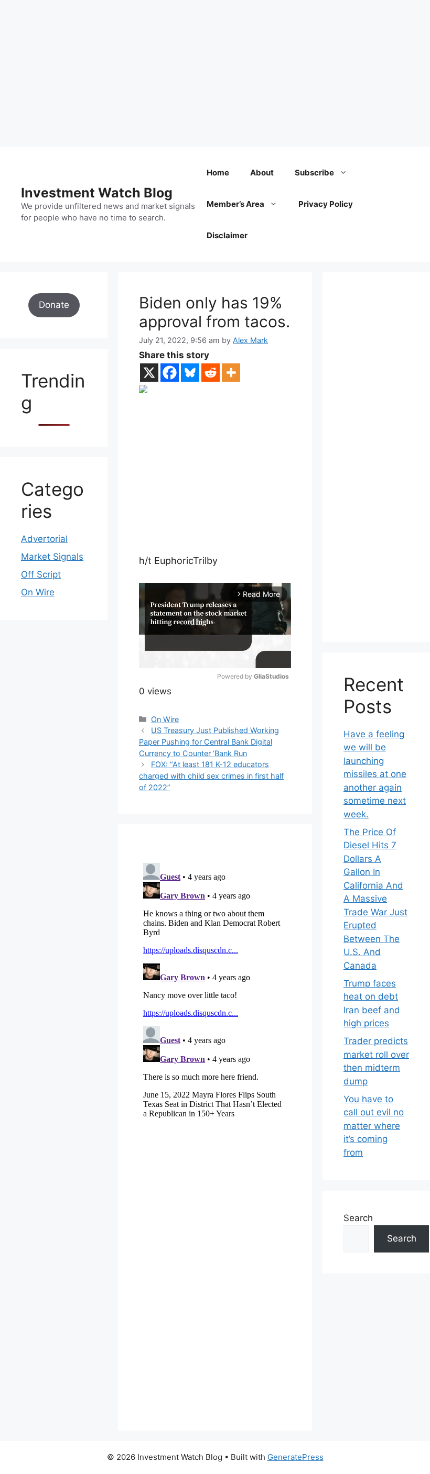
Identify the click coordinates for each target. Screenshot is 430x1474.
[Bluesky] (190, 372)
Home (218, 173)
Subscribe (314, 173)
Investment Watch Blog (97, 193)
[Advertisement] (215, 73)
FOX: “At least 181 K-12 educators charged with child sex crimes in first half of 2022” (211, 775)
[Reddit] (210, 372)
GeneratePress (295, 1457)
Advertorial (44, 539)
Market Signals (52, 556)
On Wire (165, 719)
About (262, 173)
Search (358, 1218)
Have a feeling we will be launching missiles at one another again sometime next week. (374, 774)
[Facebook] (169, 372)
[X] (149, 372)
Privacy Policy (325, 204)
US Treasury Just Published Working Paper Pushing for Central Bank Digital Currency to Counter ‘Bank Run (209, 741)
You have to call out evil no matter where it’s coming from (373, 1126)
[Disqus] (215, 990)
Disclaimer (227, 235)
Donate (54, 305)
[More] (231, 372)
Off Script (41, 574)
